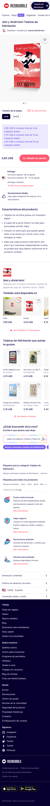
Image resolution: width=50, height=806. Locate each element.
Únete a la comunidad (12, 636)
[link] (24, 447)
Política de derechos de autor (16, 583)
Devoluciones (8, 694)
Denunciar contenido (12, 575)
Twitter (10, 741)
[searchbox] (25, 439)
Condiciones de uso (10, 768)
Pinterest (11, 750)
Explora (5, 15)
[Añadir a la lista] (45, 40)
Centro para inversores (13, 652)
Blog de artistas (9, 674)
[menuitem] (5, 15)
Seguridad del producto (13, 707)
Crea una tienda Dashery (14, 678)
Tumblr (10, 745)
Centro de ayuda (10, 698)
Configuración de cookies (14, 721)
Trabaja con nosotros (12, 669)
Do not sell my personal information (16, 772)
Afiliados (6, 660)
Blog (4, 623)
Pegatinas (31, 15)
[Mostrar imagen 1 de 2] (23, 103)
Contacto (6, 716)
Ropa (17, 15)
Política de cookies (10, 776)
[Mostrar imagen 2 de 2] (26, 103)
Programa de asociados (13, 656)
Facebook (11, 736)
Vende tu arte (8, 665)
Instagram (11, 732)
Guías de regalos (10, 609)
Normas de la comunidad (14, 703)
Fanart (5, 614)
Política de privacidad (30, 768)
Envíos (5, 690)
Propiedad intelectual (12, 712)
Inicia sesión (8, 631)
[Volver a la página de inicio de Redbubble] (15, 5)
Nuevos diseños (9, 618)
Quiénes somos (9, 647)
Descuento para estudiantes (15, 627)
